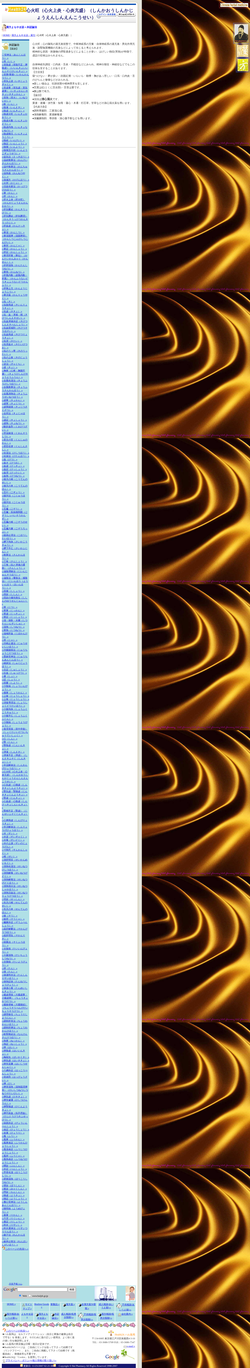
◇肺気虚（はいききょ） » (15, 1060)
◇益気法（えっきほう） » (15, 156)
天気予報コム (15, 1284)
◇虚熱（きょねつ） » (13, 423)
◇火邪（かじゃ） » (12, 183)
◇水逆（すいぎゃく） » (14, 836)
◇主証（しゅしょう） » (14, 669)
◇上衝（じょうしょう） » (15, 696)
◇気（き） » (8, 301)
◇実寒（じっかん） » (13, 610)
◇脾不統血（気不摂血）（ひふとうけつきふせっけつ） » (15, 1116)
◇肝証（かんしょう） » (14, 252)
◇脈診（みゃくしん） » (14, 1188)
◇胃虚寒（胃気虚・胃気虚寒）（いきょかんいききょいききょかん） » (15, 91)
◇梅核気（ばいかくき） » (15, 1057)
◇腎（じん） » (9, 742)
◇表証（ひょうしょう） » (15, 1129)
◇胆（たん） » (9, 968)
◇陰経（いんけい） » (13, 140)
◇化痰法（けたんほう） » (15, 456)
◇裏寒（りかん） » (12, 1215)
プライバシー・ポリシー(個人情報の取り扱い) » (30, 1360)
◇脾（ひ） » (8, 1083)
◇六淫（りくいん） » (13, 1218)
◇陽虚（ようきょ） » (13, 1195)
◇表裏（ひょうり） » (13, 1132)
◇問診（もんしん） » (13, 1192)
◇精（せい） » (9, 856)
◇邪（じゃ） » (9, 640)
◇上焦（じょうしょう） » (15, 699)
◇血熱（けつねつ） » (13, 476)
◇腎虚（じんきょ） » (13, 798)
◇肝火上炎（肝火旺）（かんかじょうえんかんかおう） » (15, 202)
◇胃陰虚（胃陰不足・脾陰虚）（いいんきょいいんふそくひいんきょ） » (15, 68)
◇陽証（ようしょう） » (14, 1198)
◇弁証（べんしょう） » (14, 1169)
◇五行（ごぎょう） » (13, 492)
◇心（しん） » (9, 738)
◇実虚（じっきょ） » (13, 613)
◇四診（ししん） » (12, 594)
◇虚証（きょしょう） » (14, 420)
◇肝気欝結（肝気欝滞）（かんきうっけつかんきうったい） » (15, 219)
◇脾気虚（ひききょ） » (14, 1096)
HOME (6, 35)
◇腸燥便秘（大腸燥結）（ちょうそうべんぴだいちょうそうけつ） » (15, 1007)
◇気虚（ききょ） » (12, 311)
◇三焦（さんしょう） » (14, 561)
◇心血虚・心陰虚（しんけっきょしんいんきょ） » (15, 804)
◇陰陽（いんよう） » (13, 147)
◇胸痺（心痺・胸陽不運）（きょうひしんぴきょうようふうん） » (15, 374)
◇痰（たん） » (9, 971)
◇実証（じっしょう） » (14, 617)
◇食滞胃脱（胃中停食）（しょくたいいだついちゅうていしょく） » (15, 732)
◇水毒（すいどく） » (13, 840)
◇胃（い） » (8, 61)
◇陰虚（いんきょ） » (13, 110)
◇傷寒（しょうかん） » (14, 692)
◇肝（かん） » (9, 196)
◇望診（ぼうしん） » (13, 1185)
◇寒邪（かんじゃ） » (13, 245)
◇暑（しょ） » (9, 676)
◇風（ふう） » (9, 1136)
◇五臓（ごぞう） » (12, 508)
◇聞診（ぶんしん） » (13, 1165)
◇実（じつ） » (9, 607)
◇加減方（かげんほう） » (15, 179)
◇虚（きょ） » (9, 367)
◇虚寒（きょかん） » (13, 400)
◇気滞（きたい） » (12, 341)
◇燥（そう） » (9, 915)
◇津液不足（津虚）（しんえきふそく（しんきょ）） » (14, 758)
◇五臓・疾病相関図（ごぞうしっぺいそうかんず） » (14, 515)
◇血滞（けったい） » (13, 472)
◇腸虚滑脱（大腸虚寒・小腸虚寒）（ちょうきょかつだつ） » (15, 998)
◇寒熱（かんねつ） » (13, 272)
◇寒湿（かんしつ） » (13, 232)
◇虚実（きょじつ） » (13, 403)
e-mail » (131, 1346)
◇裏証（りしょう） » (13, 1221)
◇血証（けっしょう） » (14, 469)
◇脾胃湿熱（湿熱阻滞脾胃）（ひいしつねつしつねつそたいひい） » (15, 1090)
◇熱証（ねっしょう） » (14, 1044)
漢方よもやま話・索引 (23, 35)
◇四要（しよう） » (12, 682)
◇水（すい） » (9, 833)
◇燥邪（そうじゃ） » (13, 919)
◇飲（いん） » (9, 104)
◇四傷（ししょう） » (13, 591)
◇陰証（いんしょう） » (14, 143)
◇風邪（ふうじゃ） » (13, 1156)
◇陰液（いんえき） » (13, 107)
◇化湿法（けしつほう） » (15, 452)
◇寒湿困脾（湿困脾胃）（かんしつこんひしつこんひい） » (15, 239)
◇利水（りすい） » (12, 1225)
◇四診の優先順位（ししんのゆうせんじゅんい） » (15, 600)
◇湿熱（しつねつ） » (13, 627)
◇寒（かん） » (9, 193)
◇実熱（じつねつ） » (13, 630)
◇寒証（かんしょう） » (14, 248)
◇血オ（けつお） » (12, 462)
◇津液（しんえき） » (13, 752)
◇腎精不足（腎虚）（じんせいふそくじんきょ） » (15, 814)
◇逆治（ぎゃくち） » (13, 364)
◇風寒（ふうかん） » (13, 1139)
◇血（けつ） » (9, 459)
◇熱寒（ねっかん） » (13, 1040)
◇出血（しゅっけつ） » (14, 673)
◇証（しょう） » (11, 679)
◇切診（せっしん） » (13, 899)
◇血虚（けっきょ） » (13, 466)
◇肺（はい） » (9, 1047)
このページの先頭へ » (17, 1330)
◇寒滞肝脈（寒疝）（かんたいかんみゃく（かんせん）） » (15, 258)
